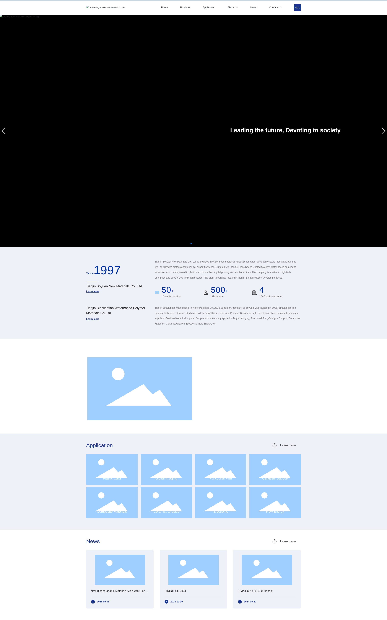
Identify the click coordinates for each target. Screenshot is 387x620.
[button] (191, 243)
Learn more (92, 291)
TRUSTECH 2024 (175, 590)
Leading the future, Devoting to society (285, 130)
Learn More (212, 408)
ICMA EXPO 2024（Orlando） (256, 590)
